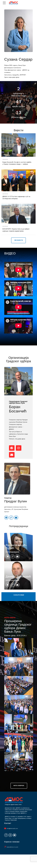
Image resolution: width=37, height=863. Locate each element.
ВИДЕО (10, 253)
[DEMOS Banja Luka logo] (13, 800)
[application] (18, 270)
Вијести (18, 130)
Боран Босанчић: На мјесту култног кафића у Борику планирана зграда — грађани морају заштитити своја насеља (16, 164)
